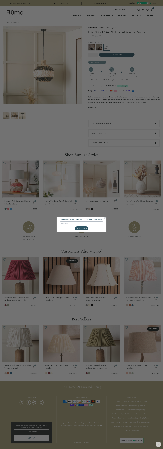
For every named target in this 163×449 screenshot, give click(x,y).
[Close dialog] (105, 218)
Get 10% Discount (81, 228)
